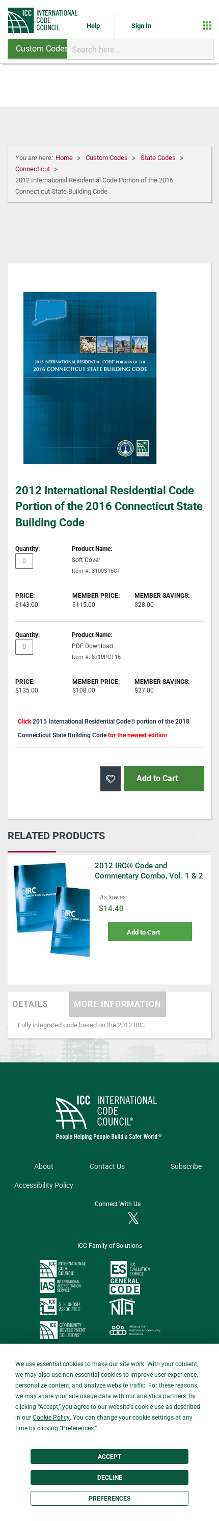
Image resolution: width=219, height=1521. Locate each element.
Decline (109, 1477)
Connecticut (33, 169)
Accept (109, 1456)
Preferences (109, 1498)
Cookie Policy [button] (51, 1417)
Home (65, 158)
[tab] (38, 1004)
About (43, 1166)
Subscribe (186, 1166)
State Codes (159, 158)
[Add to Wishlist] (110, 778)
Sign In (141, 26)
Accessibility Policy (43, 1185)
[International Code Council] (43, 20)
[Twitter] (133, 1219)
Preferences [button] (78, 1428)
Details (30, 1004)
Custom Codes (107, 158)
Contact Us (107, 1166)
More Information (117, 1004)
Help (94, 26)
